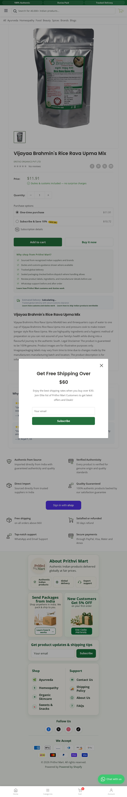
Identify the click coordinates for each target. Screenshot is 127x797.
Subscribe (63, 421)
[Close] (101, 365)
